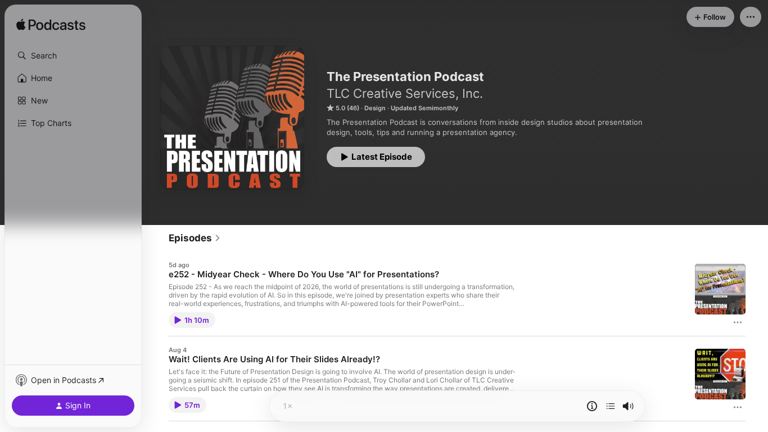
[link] (195, 238)
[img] (50, 25)
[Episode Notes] (592, 406)
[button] (73, 55)
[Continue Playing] (610, 406)
